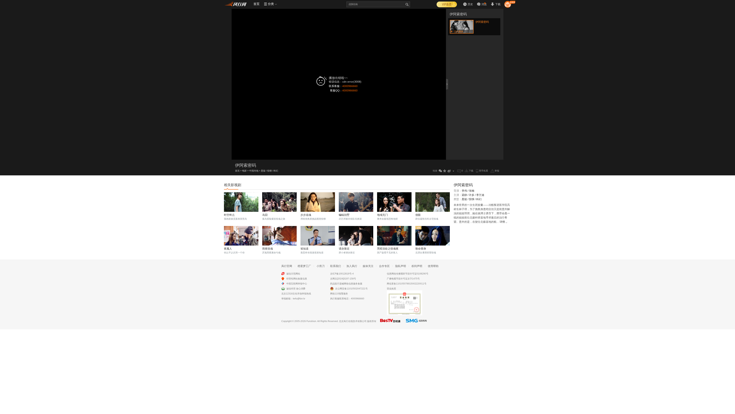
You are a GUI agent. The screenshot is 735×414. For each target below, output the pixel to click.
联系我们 (335, 266)
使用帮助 (433, 266)
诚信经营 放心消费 (295, 288)
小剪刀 (321, 266)
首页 (256, 4)
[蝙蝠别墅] (356, 202)
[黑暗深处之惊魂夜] (394, 236)
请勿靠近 (344, 248)
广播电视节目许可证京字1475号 (403, 278)
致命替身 (420, 248)
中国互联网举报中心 (296, 283)
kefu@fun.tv (299, 298)
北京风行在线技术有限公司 (353, 321)
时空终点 (229, 214)
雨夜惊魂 (267, 248)
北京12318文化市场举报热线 (296, 293)
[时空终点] (241, 202)
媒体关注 (368, 266)
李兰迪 (480, 194)
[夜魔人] (241, 236)
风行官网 (286, 266)
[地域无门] (394, 202)
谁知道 (305, 248)
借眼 (418, 214)
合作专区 (384, 266)
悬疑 (263, 170)
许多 (471, 194)
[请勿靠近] (356, 236)
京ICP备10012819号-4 (342, 273)
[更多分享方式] (453, 170)
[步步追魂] (318, 202)
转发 (435, 170)
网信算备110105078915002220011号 (406, 283)
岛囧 (265, 214)
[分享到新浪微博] (449, 170)
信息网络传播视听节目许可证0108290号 (407, 273)
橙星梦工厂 (304, 266)
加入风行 (351, 266)
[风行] (236, 4)
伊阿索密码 (458, 14)
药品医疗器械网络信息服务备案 (346, 283)
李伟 (464, 190)
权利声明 (417, 266)
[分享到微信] (440, 170)
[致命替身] (432, 236)
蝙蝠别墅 (344, 214)
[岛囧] (279, 202)
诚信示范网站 (293, 273)
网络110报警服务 (339, 293)
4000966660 (350, 86)
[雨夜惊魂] (279, 236)
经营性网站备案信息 (296, 278)
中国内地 (253, 170)
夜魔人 (228, 248)
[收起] (447, 84)
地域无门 (382, 214)
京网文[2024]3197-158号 (343, 278)
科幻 (276, 170)
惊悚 (269, 170)
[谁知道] (318, 236)
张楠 (471, 190)
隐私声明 (400, 266)
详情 (502, 221)
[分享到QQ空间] (444, 170)
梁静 (464, 194)
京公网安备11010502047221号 (351, 288)
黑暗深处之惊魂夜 (388, 248)
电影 (244, 170)
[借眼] (432, 202)
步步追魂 (306, 214)
